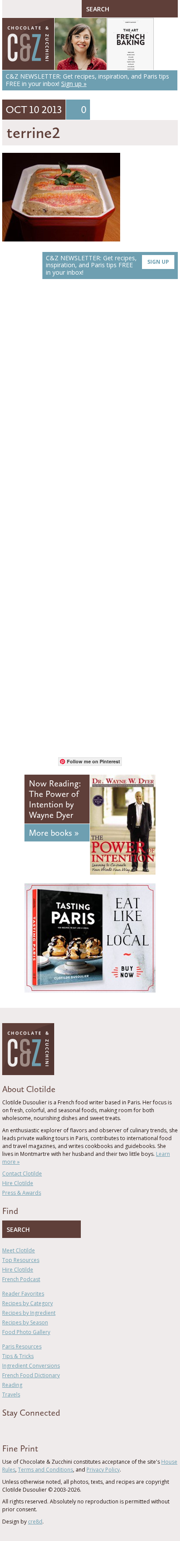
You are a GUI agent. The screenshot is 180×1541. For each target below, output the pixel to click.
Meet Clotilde (18, 1250)
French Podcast (21, 1279)
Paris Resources (22, 1346)
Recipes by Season (25, 1322)
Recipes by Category (27, 1303)
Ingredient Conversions (31, 1365)
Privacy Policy (103, 1469)
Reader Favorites (23, 1293)
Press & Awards (21, 1192)
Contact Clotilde (22, 1173)
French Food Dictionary (31, 1375)
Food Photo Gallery (26, 1332)
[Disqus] (90, 409)
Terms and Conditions (45, 1469)
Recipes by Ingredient (28, 1313)
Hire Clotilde (17, 1183)
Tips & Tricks (18, 1356)
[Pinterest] (30, 1428)
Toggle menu (11, 8)
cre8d (35, 1521)
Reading (12, 1385)
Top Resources (20, 1260)
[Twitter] (17, 1428)
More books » (54, 832)
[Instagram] (42, 1428)
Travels (11, 1394)
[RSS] (55, 1428)
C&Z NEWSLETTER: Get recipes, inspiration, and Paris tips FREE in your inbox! (107, 265)
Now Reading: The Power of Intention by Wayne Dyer (55, 799)
